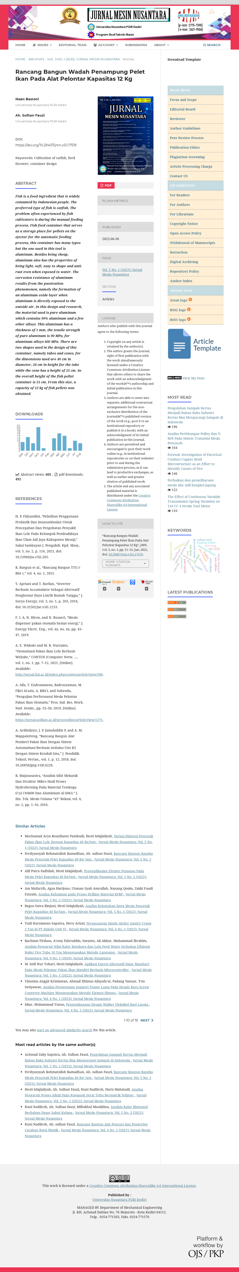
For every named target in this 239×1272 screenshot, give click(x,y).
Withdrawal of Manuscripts (192, 242)
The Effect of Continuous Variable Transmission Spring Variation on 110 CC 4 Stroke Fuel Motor (194, 501)
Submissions (136, 45)
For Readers (180, 195)
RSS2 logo (178, 310)
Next (145, 1020)
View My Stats (193, 378)
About (160, 45)
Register (202, 8)
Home (20, 45)
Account (106, 45)
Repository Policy (184, 271)
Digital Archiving (184, 262)
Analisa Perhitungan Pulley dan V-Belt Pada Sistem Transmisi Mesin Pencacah (194, 438)
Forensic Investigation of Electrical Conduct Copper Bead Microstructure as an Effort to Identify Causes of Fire (194, 461)
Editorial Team (72, 45)
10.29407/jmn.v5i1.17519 (126, 554)
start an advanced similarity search (64, 1030)
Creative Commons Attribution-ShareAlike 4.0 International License (142, 1185)
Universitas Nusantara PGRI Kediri (119, 1199)
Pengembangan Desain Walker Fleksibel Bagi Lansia (107, 1004)
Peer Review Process (187, 138)
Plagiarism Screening (187, 157)
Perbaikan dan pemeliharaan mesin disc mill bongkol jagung (192, 482)
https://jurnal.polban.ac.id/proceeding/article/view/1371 (59, 720)
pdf (108, 185)
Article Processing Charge (191, 166)
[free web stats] (175, 378)
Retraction (178, 252)
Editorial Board (182, 109)
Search (213, 45)
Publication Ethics (185, 147)
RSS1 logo (178, 319)
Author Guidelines (185, 128)
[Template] (196, 358)
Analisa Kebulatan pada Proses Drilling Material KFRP (81, 894)
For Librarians (182, 214)
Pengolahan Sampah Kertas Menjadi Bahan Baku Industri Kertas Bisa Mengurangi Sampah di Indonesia (195, 415)
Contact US (179, 176)
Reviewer (177, 119)
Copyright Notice (184, 223)
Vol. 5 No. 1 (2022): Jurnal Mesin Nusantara (83, 59)
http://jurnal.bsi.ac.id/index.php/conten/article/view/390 (59, 674)
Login (219, 8)
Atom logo (179, 300)
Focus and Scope (183, 99)
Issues (42, 45)
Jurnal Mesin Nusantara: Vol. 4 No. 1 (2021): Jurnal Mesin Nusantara (78, 1010)
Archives (36, 59)
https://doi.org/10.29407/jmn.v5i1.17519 (46, 145)
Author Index (181, 281)
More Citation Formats (117, 563)
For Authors (180, 204)
